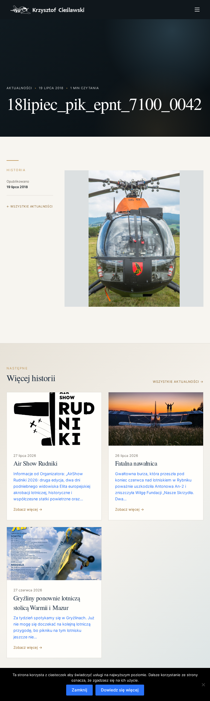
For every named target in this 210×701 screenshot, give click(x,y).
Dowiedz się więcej (120, 690)
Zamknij (79, 690)
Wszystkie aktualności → (178, 382)
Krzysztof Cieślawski (47, 9)
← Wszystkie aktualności (30, 206)
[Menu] (197, 9)
